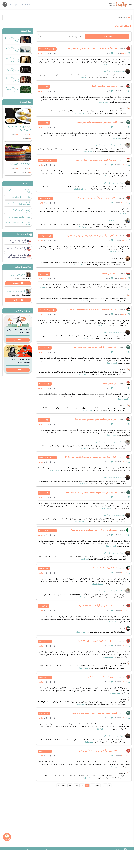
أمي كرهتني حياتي (110, 383)
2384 (70, 785)
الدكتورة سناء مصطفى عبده (117, 221)
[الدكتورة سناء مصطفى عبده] (127, 220)
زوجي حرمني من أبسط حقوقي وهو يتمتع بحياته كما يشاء (96, 419)
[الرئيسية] (129, 17)
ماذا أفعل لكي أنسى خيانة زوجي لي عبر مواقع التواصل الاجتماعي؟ (92, 235)
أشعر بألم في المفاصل (109, 273)
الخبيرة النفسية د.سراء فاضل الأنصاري (114, 71)
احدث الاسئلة (107, 36)
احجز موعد (16, 283)
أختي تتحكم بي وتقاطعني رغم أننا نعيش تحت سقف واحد (95, 347)
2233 (92, 785)
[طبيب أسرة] (128, 295)
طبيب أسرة (123, 295)
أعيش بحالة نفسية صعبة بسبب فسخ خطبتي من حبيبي (96, 160)
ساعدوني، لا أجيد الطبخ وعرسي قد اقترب (101, 677)
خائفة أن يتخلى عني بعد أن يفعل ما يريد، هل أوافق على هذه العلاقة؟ (91, 457)
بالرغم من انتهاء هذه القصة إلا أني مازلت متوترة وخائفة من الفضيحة (92, 309)
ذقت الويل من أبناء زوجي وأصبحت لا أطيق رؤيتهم (98, 750)
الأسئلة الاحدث (121, 17)
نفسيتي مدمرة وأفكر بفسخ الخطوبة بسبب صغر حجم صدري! (94, 713)
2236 (76, 785)
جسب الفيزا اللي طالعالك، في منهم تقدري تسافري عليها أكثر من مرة (101, 632)
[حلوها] (130, 4)
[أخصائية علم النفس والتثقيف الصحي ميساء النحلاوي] (127, 145)
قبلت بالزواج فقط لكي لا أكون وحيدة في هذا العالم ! (97, 641)
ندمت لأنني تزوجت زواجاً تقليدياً (105, 568)
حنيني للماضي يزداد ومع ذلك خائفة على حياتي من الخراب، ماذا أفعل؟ (91, 492)
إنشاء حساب (25, 4)
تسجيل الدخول (13, 4)
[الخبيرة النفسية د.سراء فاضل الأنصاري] (127, 71)
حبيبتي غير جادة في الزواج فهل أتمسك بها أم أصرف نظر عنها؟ (94, 530)
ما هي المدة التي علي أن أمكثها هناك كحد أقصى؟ (98, 605)
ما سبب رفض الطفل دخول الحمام (104, 86)
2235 (82, 785)
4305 (63, 785)
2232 (98, 785)
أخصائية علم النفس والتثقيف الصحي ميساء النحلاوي (110, 145)
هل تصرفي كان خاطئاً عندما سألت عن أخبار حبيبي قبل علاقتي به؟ (92, 48)
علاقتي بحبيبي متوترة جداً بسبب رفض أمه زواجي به (97, 197)
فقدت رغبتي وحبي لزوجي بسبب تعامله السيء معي (97, 122)
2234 (87, 785)
